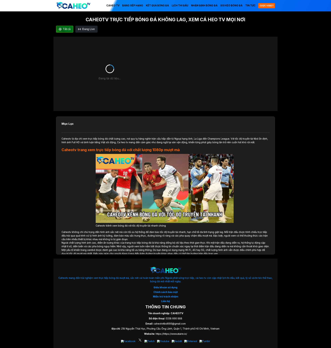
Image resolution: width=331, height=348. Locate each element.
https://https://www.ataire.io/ (171, 333)
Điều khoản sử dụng (165, 287)
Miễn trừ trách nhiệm (165, 296)
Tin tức (250, 5)
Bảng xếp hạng (132, 5)
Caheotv (66, 138)
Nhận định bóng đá (204, 5)
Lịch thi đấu (180, 5)
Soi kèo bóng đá (231, 5)
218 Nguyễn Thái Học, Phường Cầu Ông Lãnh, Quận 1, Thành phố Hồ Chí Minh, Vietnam (170, 328)
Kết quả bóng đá (157, 5)
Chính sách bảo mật (165, 292)
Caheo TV (112, 5)
